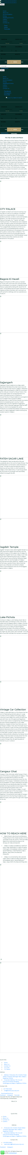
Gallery (5, 19)
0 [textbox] (2, 50)
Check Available (14, 62)
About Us (5, 12)
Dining (5, 16)
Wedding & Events (8, 17)
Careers (5, 21)
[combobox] (7, 50)
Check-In (4, 39)
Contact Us (6, 22)
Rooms (3, 54)
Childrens (18, 46)
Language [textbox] (4, 66)
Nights (17, 54)
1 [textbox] (1, 58)
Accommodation (7, 14)
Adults (3, 46)
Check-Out (18, 39)
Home (4, 11)
